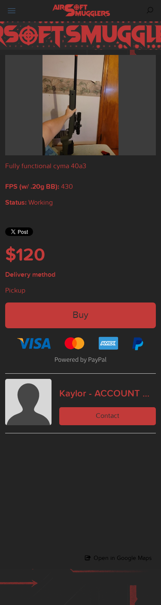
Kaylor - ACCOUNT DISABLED (107, 393)
